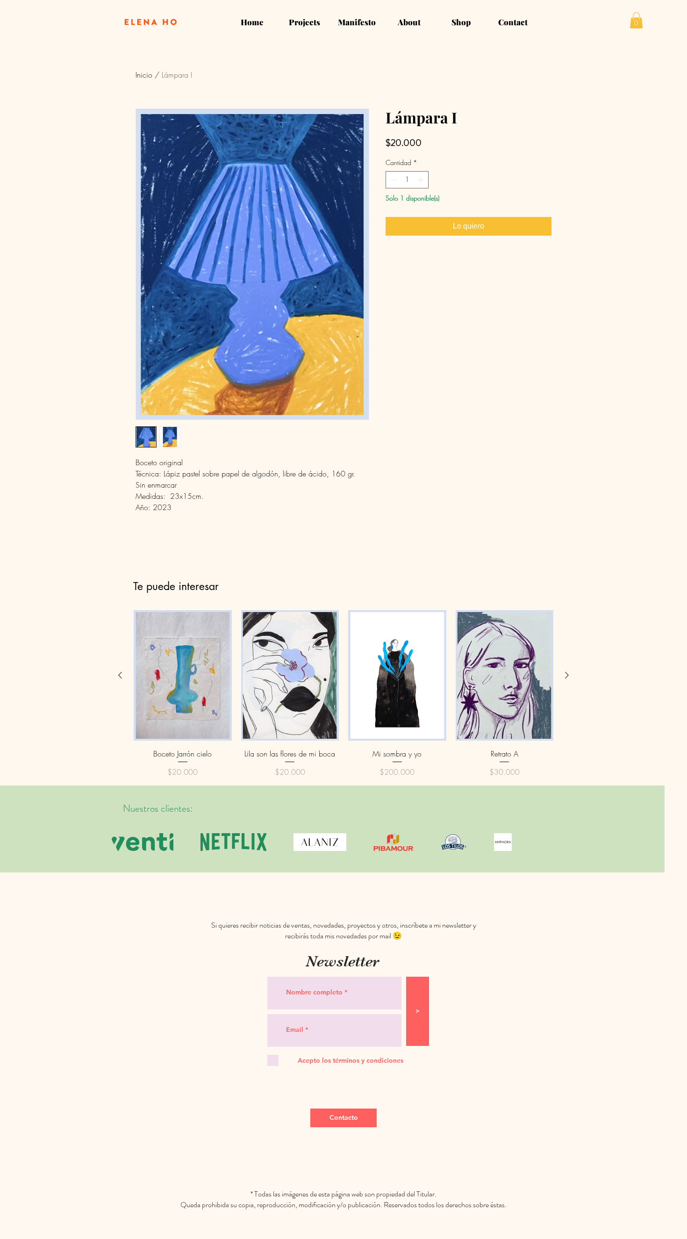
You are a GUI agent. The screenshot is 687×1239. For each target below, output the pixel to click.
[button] (636, 20)
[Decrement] (393, 180)
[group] (343, 694)
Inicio (144, 75)
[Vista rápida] (183, 675)
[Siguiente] (566, 675)
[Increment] (421, 180)
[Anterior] (120, 675)
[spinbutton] (407, 180)
